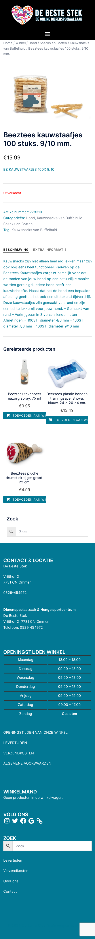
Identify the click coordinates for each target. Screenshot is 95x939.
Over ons (10, 881)
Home (8, 43)
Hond (32, 43)
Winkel (20, 43)
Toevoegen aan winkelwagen (38, 415)
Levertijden (12, 860)
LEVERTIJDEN (15, 743)
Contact (10, 891)
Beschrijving (16, 249)
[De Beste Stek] (47, 15)
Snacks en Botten (53, 43)
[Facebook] (23, 820)
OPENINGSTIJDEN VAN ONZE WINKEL (35, 732)
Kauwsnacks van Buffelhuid (59, 218)
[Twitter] (15, 820)
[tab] (16, 250)
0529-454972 (15, 592)
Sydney (47, 931)
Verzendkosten (15, 870)
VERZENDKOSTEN (18, 753)
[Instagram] (6, 820)
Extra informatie (50, 249)
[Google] (31, 820)
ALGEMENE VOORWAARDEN (27, 763)
